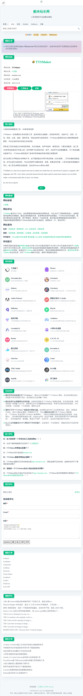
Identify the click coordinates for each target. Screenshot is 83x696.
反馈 (37, 88)
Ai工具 (36, 35)
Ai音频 (14, 71)
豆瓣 (41, 24)
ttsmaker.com (27, 453)
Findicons (6, 584)
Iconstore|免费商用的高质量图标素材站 (17, 670)
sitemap (50, 687)
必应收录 (32, 229)
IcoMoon (6, 568)
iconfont (6, 558)
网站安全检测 (55, 237)
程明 (5, 608)
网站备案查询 (66, 237)
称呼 (5, 503)
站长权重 (23, 237)
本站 (12, 24)
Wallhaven (34, 24)
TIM (4, 614)
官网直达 (10, 88)
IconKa (5, 580)
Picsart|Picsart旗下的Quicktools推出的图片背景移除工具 (23, 660)
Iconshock (6, 577)
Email (5, 512)
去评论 (77, 492)
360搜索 (28, 233)
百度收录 (11, 229)
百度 (18, 24)
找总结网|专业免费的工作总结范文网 (17, 651)
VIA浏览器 (25, 406)
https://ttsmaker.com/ (38, 462)
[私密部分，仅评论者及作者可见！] (13, 542)
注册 (22, 542)
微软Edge (34, 406)
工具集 (40, 687)
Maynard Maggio (9, 605)
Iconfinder (6, 562)
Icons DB (6, 587)
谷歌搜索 (44, 233)
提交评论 (7, 542)
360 (26, 229)
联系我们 (14, 49)
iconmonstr (7, 565)
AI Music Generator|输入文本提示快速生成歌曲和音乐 (23, 645)
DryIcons (6, 571)
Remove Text (7, 611)
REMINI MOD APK (10, 630)
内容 (5, 521)
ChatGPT (44, 35)
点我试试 (34, 443)
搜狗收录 (20, 229)
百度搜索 (11, 233)
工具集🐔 (24, 88)
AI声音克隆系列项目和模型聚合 (15, 654)
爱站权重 (31, 237)
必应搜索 (36, 233)
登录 (27, 542)
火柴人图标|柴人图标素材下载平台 (16, 663)
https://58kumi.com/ (26, 46)
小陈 (5, 601)
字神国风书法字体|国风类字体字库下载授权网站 (21, 648)
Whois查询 (16, 237)
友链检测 (46, 237)
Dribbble (25, 24)
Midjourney (53, 35)
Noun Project (7, 574)
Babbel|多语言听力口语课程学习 (15, 673)
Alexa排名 (38, 237)
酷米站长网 (41, 11)
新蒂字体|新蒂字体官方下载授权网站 (17, 667)
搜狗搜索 (20, 233)
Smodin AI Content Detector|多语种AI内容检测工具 (22, 657)
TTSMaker (43, 62)
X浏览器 (16, 406)
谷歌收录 (40, 229)
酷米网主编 (23, 246)
